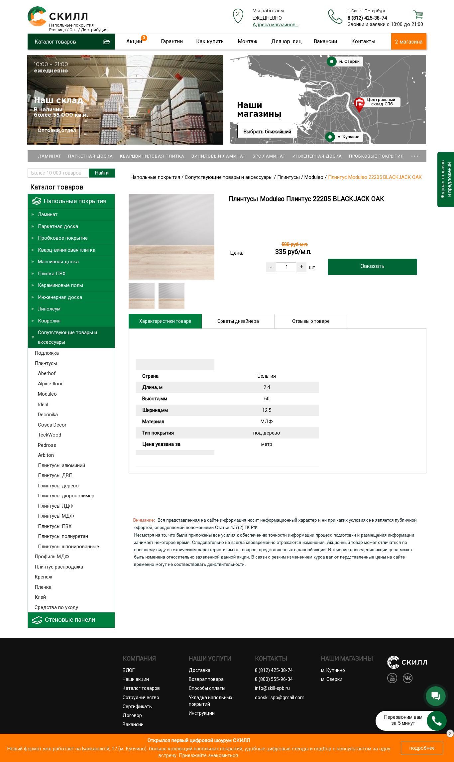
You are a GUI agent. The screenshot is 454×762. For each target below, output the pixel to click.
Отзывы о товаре (311, 321)
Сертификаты (138, 706)
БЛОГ (129, 670)
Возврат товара (206, 679)
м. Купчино (348, 137)
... (415, 153)
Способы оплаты (207, 688)
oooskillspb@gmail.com (279, 697)
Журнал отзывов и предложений (445, 179)
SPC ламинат (269, 156)
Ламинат (49, 156)
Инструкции (202, 713)
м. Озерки (349, 62)
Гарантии (172, 41)
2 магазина (408, 42)
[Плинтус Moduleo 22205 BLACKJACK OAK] (171, 278)
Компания (139, 658)
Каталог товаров (141, 688)
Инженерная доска (317, 156)
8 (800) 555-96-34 (274, 679)
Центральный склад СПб (381, 102)
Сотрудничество (141, 697)
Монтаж (248, 41)
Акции (134, 41)
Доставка (199, 670)
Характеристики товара (165, 321)
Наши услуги (210, 658)
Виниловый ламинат (218, 156)
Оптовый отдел (57, 131)
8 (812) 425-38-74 (367, 18)
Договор (132, 715)
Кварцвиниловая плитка (152, 156)
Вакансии (325, 41)
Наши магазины (259, 110)
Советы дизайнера (238, 321)
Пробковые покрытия (376, 156)
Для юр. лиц (286, 41)
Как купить (210, 41)
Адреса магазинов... (275, 25)
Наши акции (136, 679)
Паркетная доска (90, 156)
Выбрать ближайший (267, 132)
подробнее (422, 748)
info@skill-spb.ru (272, 688)
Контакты (363, 41)
